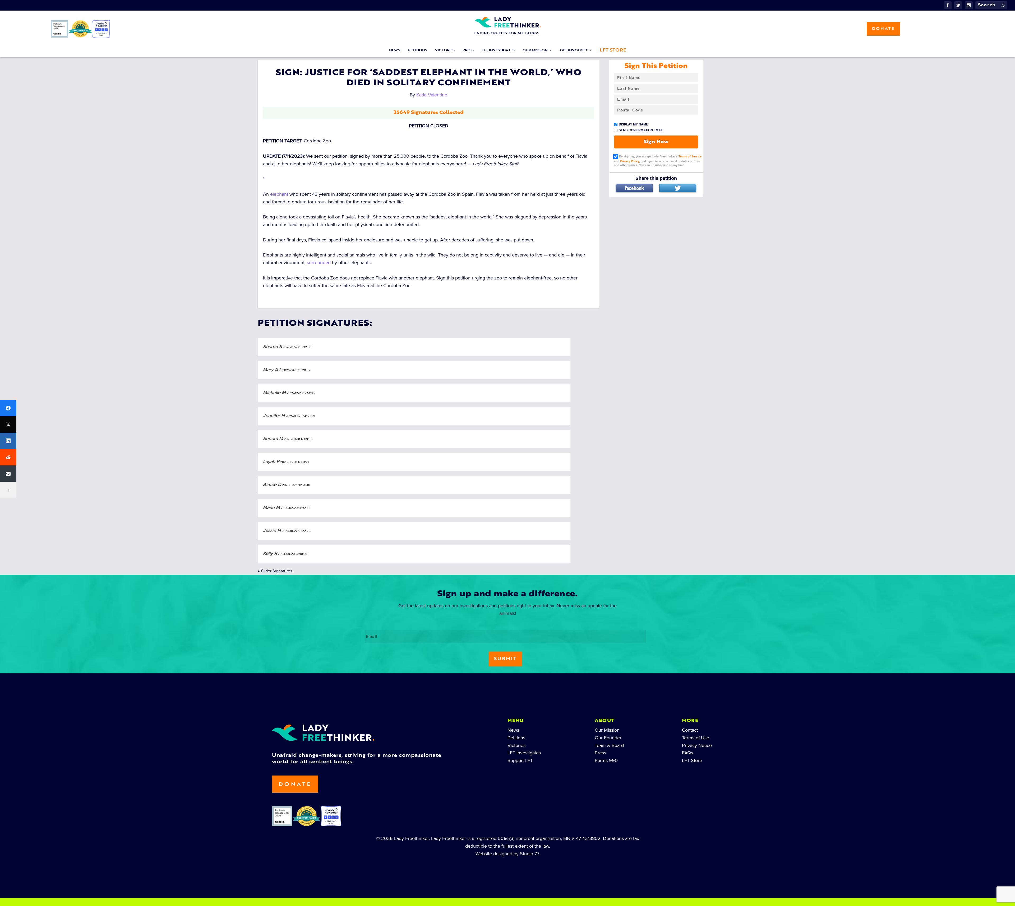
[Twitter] (677, 188)
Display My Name (633, 124)
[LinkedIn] (8, 441)
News (394, 50)
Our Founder (608, 738)
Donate (883, 29)
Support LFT (520, 760)
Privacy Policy (629, 161)
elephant (279, 194)
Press (468, 50)
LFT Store (613, 50)
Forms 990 (606, 760)
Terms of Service (690, 156)
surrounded (319, 262)
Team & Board (609, 745)
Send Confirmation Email (641, 130)
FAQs (687, 753)
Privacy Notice (697, 745)
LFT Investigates (498, 50)
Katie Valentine (431, 95)
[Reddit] (8, 457)
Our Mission (535, 50)
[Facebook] (634, 188)
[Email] (8, 473)
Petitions (417, 50)
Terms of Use (695, 738)
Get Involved (573, 50)
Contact (690, 730)
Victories (445, 50)
